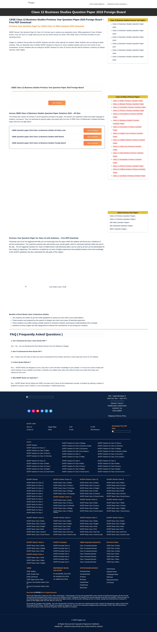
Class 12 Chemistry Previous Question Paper (129, 107)
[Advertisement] (57, 67)
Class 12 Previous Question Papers (122, 219)
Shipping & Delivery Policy (117, 416)
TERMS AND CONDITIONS (117, 406)
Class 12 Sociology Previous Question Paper (129, 176)
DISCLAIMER (117, 411)
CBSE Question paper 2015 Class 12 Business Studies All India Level (39, 130)
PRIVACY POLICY (117, 403)
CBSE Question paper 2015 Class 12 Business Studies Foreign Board (39, 143)
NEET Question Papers (118, 229)
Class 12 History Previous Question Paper (128, 166)
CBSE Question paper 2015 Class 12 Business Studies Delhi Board (38, 137)
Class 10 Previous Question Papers (122, 216)
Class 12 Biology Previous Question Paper (128, 104)
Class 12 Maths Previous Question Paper (128, 101)
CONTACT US (117, 408)
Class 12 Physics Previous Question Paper (128, 110)
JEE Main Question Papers (119, 222)
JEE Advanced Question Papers (121, 226)
